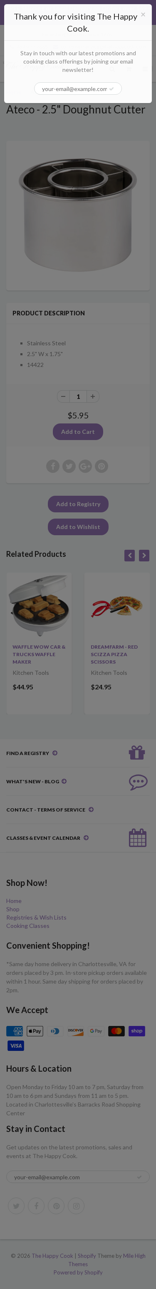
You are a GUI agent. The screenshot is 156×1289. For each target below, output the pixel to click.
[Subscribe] (111, 89)
